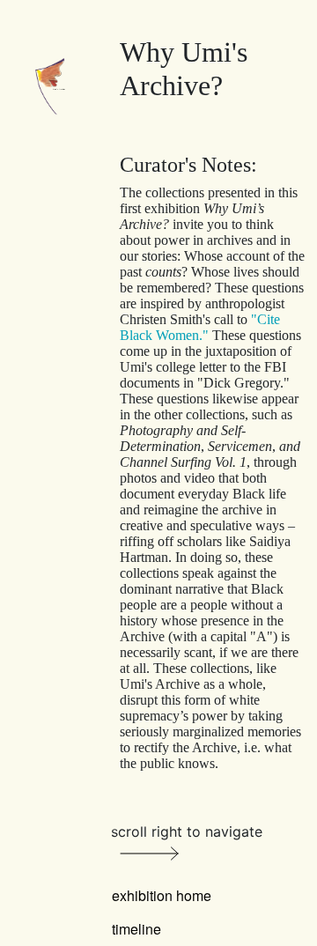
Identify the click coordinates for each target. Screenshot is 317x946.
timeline (136, 929)
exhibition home (161, 895)
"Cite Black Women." (200, 327)
